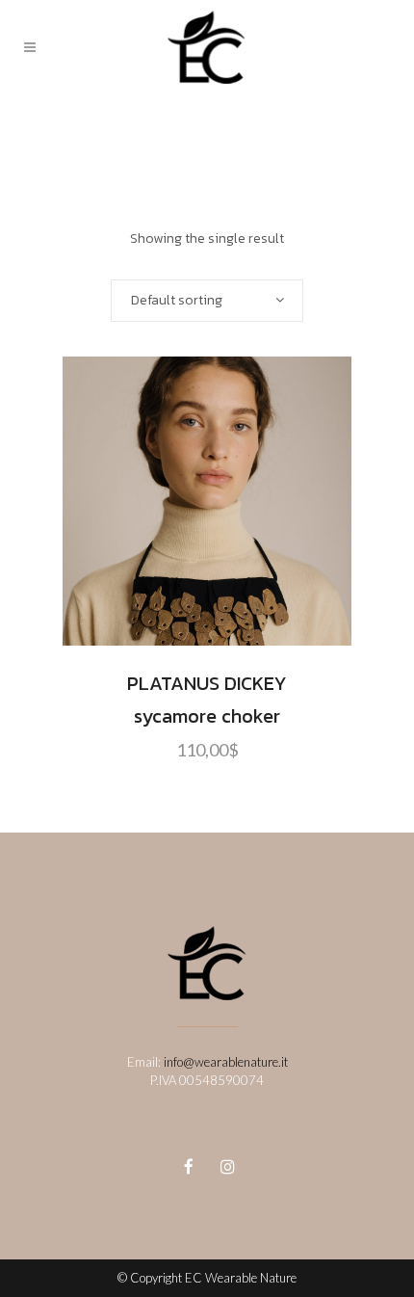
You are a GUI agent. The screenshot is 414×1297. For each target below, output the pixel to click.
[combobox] (207, 300)
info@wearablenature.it (226, 1062)
